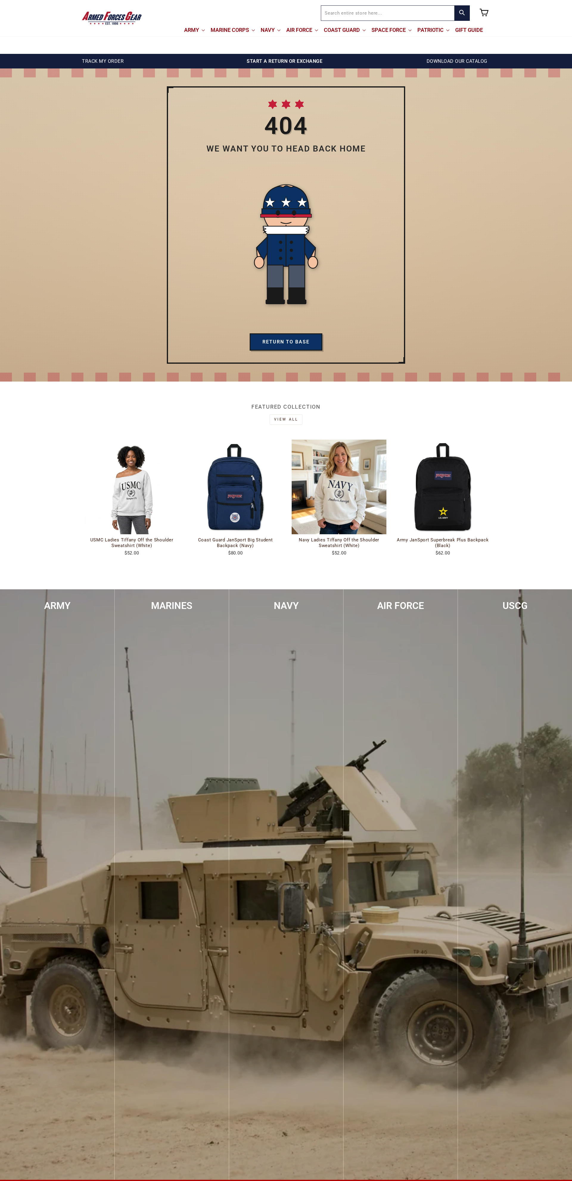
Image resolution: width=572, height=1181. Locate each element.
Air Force (299, 30)
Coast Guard (342, 30)
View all (286, 419)
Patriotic (431, 30)
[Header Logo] (112, 18)
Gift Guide (469, 30)
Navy (268, 30)
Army (192, 30)
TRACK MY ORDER (103, 61)
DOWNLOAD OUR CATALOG (457, 61)
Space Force (389, 30)
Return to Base (286, 342)
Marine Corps (230, 30)
